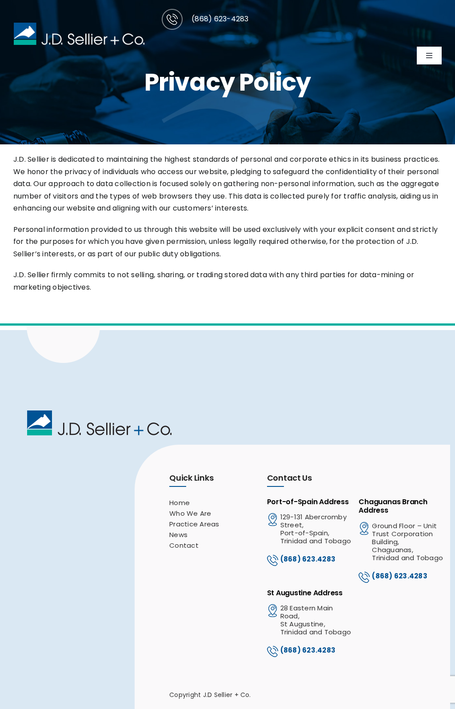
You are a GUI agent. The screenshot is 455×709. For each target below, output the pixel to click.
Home (179, 502)
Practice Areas (194, 524)
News (178, 534)
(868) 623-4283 (220, 19)
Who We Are (190, 513)
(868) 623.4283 (307, 559)
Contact (184, 545)
